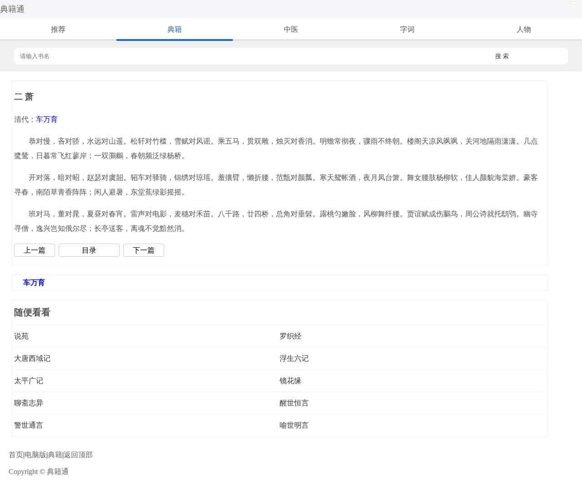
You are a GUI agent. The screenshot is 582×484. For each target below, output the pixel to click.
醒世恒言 (294, 403)
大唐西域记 (32, 358)
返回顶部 (78, 455)
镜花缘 (290, 380)
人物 (524, 29)
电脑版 (35, 455)
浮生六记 (294, 358)
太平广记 (28, 380)
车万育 (47, 119)
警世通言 (28, 425)
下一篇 (144, 250)
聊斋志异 (28, 403)
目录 (89, 250)
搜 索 (502, 56)
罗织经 (290, 336)
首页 (16, 455)
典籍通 (12, 9)
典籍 (174, 29)
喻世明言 (294, 425)
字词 (407, 29)
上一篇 (34, 250)
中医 (291, 29)
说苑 (21, 336)
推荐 (58, 29)
